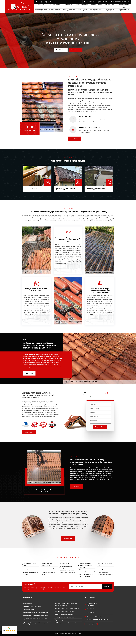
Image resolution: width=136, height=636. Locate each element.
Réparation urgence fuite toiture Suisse (110, 10)
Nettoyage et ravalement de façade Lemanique (54, 10)
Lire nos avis (9, 632)
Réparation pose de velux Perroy (48, 573)
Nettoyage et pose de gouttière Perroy (50, 569)
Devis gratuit (74, 138)
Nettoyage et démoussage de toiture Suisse (96, 10)
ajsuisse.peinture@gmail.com (121, 2)
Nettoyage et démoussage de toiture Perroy (30, 573)
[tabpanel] (68, 519)
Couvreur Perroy (64, 563)
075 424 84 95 (103, 2)
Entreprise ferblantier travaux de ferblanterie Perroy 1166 (68, 571)
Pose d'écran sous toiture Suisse (55, 5)
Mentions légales (76, 633)
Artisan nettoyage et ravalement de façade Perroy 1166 (105, 574)
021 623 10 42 (90, 2)
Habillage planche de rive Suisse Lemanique (124, 10)
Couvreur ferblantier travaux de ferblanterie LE (82, 5)
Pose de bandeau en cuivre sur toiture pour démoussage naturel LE (41, 11)
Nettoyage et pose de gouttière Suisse (68, 10)
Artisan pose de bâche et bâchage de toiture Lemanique (110, 5)
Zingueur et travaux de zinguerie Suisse (82, 10)
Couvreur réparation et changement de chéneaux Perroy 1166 (85, 565)
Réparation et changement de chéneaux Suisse (96, 5)
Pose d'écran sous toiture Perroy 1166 (104, 569)
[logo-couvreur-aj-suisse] (19, 6)
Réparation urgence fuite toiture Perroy (29, 569)
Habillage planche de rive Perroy (29, 564)
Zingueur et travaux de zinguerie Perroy (47, 564)
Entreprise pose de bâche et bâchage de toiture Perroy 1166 (87, 570)
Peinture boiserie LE (69, 4)
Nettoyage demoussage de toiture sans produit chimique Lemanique (124, 6)
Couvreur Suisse (41, 4)
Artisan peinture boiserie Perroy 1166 (66, 567)
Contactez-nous (75, 50)
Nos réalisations (60, 50)
